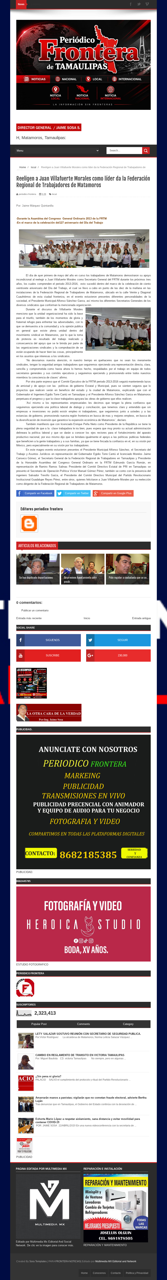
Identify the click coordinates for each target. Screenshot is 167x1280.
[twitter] (139, 4)
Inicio (87, 618)
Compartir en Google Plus (116, 493)
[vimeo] (147, 4)
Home (84, 1273)
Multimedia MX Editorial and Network (115, 1261)
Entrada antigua (141, 618)
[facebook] (131, 4)
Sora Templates (38, 1261)
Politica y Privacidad (137, 1273)
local (54, 194)
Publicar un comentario (34, 610)
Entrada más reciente (29, 618)
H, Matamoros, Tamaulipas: (41, 137)
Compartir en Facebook (38, 493)
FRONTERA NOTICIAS (68, 1261)
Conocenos (99, 1273)
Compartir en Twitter (77, 493)
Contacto (116, 1273)
